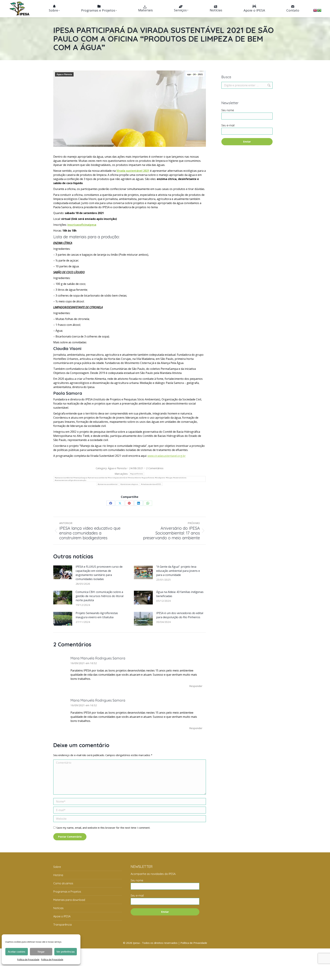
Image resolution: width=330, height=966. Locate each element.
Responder (195, 686)
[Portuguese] (319, 11)
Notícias (58, 908)
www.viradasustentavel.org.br (166, 456)
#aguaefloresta (136, 474)
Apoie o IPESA (61, 916)
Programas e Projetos (67, 891)
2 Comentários (154, 468)
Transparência (62, 924)
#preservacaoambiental (107, 484)
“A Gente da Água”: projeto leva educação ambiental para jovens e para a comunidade (178, 571)
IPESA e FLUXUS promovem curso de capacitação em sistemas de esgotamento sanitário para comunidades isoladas (99, 573)
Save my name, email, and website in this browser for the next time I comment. (103, 827)
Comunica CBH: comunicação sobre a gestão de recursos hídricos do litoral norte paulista (99, 596)
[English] (315, 11)
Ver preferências (65, 951)
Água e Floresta (64, 74)
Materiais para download (69, 900)
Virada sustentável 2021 (132, 171)
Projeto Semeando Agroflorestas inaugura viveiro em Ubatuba (97, 615)
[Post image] (62, 572)
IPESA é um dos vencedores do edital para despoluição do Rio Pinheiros (179, 615)
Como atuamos (63, 883)
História (58, 875)
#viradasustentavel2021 (151, 484)
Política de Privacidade (28, 959)
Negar (41, 951)
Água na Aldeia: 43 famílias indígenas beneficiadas (180, 594)
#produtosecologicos (129, 484)
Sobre (57, 867)
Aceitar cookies (16, 951)
